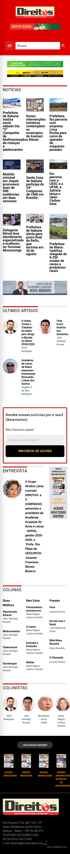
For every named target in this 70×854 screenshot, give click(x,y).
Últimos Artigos (20, 310)
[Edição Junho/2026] (58, 486)
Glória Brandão (57, 648)
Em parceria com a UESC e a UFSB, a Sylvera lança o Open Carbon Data (56, 188)
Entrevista (15, 470)
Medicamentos (11, 631)
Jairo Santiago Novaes (61, 341)
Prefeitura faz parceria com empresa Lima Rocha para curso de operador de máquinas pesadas (58, 133)
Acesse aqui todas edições (58, 512)
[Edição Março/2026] (44, 761)
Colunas (12, 589)
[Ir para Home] (35, 12)
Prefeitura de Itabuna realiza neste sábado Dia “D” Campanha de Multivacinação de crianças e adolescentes (14, 131)
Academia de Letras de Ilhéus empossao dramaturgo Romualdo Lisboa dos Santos (28, 371)
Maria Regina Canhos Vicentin (34, 615)
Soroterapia (10, 663)
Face (52, 607)
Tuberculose (10, 647)
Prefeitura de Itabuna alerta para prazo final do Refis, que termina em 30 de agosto (34, 240)
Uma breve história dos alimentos (62, 327)
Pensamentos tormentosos (34, 608)
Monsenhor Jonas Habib (43, 719)
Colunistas (15, 687)
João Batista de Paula (57, 629)
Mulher (30, 662)
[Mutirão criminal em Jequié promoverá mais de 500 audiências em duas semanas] (12, 164)
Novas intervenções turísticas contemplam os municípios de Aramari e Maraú (36, 128)
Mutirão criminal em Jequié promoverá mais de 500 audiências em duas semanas (11, 187)
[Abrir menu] (9, 46)
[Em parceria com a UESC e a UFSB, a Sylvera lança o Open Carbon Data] (58, 164)
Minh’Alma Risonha (55, 642)
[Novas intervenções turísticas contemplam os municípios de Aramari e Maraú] (35, 104)
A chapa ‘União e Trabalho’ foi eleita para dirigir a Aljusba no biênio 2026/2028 (28, 332)
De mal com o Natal (57, 622)
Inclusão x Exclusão (32, 644)
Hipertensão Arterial (10, 613)
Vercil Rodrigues (26, 349)
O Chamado (56, 657)
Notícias (12, 89)
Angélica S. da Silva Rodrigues (27, 390)
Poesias (54, 600)
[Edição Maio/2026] (26, 761)
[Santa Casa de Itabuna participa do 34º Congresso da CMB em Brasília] (35, 166)
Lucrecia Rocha (57, 611)
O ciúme (31, 626)
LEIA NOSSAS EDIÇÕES (35, 744)
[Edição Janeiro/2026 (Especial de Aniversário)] (61, 761)
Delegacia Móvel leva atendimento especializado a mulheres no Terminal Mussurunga (13, 240)
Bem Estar (33, 600)
